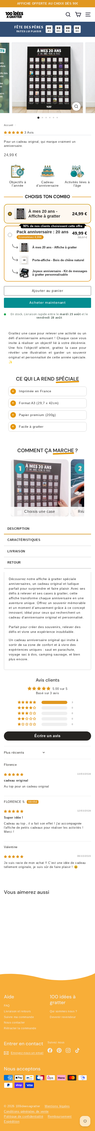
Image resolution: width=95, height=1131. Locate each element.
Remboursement (59, 1116)
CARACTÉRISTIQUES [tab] (23, 540)
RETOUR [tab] (14, 562)
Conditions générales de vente (26, 1111)
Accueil (8, 125)
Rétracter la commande (20, 1028)
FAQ (7, 1005)
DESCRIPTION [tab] (18, 528)
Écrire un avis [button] (47, 736)
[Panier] (78, 14)
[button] (14, 132)
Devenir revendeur (63, 1017)
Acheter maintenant (47, 302)
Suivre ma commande (19, 1017)
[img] (13, 774)
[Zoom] (76, 106)
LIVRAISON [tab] (16, 551)
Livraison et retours (17, 1011)
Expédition (12, 1121)
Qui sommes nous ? (63, 1011)
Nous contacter (14, 1022)
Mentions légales (57, 1106)
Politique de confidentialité (23, 1116)
